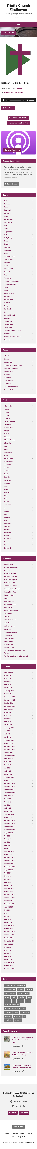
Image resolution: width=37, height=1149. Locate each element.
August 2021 (8, 833)
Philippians (8, 533)
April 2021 (7, 845)
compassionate (10, 989)
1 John (6, 409)
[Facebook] (13, 1106)
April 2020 (7, 882)
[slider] (32, 100)
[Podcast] (20, 1106)
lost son (20, 1001)
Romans (7, 542)
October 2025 (9, 703)
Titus (5, 545)
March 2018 (8, 959)
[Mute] (28, 100)
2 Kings (6, 431)
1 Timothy (7, 424)
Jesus (6, 253)
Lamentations (8, 505)
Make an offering (11, 184)
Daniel (6, 455)
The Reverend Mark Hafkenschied (16, 656)
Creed (6, 216)
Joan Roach (8, 607)
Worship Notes (9, 390)
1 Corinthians (8, 406)
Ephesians (7, 465)
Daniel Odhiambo (10, 573)
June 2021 (7, 839)
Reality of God (9, 293)
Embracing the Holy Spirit (13, 365)
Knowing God (8, 371)
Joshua (6, 502)
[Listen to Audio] (23, 1046)
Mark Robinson (9, 626)
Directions (24, 1113)
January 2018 (8, 966)
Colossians (8, 452)
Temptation (8, 321)
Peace (6, 287)
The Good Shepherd (11, 387)
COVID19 (20, 989)
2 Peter (6, 434)
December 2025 (9, 697)
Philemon (7, 530)
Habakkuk (7, 480)
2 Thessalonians (10, 440)
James (6, 489)
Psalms (20, 92)
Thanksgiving (8, 324)
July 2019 (7, 910)
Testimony (7, 384)
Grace (6, 241)
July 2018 (7, 947)
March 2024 (8, 737)
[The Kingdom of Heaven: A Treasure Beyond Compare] (7, 1069)
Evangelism (8, 222)
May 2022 (7, 805)
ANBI (12, 1137)
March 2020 (8, 885)
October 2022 (9, 790)
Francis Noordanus (10, 586)
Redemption (8, 297)
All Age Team (8, 564)
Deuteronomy (8, 458)
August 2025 (8, 709)
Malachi (6, 511)
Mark (5, 514)
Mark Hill (7, 623)
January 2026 (8, 694)
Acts (5, 446)
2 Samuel (7, 437)
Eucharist (29, 989)
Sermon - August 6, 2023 (17, 123)
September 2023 (9, 756)
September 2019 (9, 904)
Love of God (8, 259)
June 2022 (7, 802)
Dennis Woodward (10, 576)
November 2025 (9, 700)
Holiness (7, 247)
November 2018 (9, 935)
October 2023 (9, 752)
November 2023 (9, 749)
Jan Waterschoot (10, 604)
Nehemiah (7, 523)
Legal (22, 1134)
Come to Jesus (10, 986)
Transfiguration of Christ (12, 330)
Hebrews (7, 483)
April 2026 (7, 685)
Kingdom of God (9, 256)
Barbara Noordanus (11, 567)
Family (6, 229)
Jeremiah (7, 492)
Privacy (29, 1134)
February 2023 (9, 777)
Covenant (7, 213)
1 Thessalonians (10, 421)
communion (21, 986)
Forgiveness (8, 232)
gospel (7, 997)
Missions (7, 266)
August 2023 (8, 759)
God (5, 235)
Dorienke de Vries (10, 583)
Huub (5, 598)
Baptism (6, 201)
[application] (18, 100)
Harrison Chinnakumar (12, 589)
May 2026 (7, 681)
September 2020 (9, 867)
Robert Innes (8, 641)
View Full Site (18, 1127)
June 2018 (7, 950)
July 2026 (7, 675)
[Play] (4, 100)
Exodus (6, 468)
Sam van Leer (8, 644)
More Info (12, 1113)
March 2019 (8, 922)
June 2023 (7, 765)
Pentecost (8, 1012)
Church (6, 207)
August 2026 (8, 672)
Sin (5, 312)
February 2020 (9, 888)
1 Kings (6, 412)
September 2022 (9, 793)
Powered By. (29, 1142)
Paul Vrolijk (8, 635)
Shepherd (7, 309)
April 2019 (7, 919)
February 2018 (9, 963)
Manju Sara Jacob (10, 620)
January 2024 (8, 743)
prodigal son (25, 1012)
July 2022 (7, 799)
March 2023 (8, 774)
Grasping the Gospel (11, 368)
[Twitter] (17, 1106)
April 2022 (7, 808)
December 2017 (9, 969)
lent (14, 1001)
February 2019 (9, 925)
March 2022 (8, 811)
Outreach (7, 272)
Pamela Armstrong (10, 632)
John (5, 499)
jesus (29, 997)
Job (5, 495)
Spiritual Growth (9, 315)
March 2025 (8, 725)
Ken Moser (8, 614)
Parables (7, 374)
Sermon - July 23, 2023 (19, 118)
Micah (6, 520)
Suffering (7, 318)
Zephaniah (7, 548)
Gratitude (7, 244)
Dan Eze (19, 88)
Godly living (8, 238)
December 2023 (9, 746)
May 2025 (7, 718)
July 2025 (7, 712)
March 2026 (8, 688)
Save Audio (9, 108)
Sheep (6, 306)
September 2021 (9, 830)
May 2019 (7, 916)
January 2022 (8, 817)
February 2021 (9, 851)
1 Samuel (7, 418)
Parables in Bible (10, 284)
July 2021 (7, 836)
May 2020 (7, 879)
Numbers (7, 526)
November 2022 (9, 786)
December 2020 (9, 857)
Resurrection (8, 300)
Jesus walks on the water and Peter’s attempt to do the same (22, 1039)
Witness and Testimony (12, 337)
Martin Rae (7, 629)
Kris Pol (6, 617)
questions (8, 1016)
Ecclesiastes (8, 461)
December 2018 (9, 932)
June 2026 (7, 678)
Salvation (7, 303)
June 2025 (7, 715)
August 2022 (8, 796)
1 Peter (6, 415)
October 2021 (9, 827)
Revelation (7, 539)
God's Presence (10, 993)
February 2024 (9, 740)
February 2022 (9, 814)
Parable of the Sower (11, 281)
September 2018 (9, 941)
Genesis (7, 92)
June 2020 (7, 876)
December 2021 (9, 820)
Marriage (7, 263)
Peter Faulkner (9, 638)
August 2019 (8, 907)
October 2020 (9, 864)
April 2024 (7, 734)
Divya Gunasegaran (10, 580)
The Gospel (8, 327)
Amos (6, 449)
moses (28, 1001)
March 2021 (8, 848)
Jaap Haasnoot (9, 601)
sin (24, 1016)
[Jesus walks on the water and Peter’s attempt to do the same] (7, 1041)
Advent (6, 356)
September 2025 (9, 706)
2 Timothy (7, 443)
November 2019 (9, 898)
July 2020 (7, 873)
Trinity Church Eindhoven (18, 7)
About (7, 1134)
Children (7, 204)
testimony (18, 1020)
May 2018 (7, 953)
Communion (8, 210)
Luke (5, 508)
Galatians (7, 474)
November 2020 (9, 861)
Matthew (14, 92)
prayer (16, 1012)
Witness (7, 334)
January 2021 (8, 854)
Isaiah (6, 486)
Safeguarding (21, 1137)
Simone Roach (9, 647)
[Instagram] (24, 1106)
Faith (5, 225)
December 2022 (9, 783)
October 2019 (9, 901)
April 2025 (7, 722)
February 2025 (9, 728)
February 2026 (9, 691)
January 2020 (8, 891)
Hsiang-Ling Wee (10, 592)
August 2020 (8, 870)
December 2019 (9, 895)
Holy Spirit (7, 250)
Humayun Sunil (9, 595)
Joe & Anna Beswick (11, 610)
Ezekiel (6, 471)
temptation (8, 1020)
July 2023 (7, 762)
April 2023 (7, 771)
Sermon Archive (8, 33)
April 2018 (7, 956)
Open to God (8, 269)
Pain (5, 275)
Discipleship (8, 219)
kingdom (7, 1001)
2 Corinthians (8, 427)
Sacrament (7, 378)
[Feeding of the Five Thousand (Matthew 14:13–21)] (7, 1056)
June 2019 (7, 913)
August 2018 (8, 944)
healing (14, 997)
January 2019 (8, 929)
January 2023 (8, 780)
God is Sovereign (23, 993)
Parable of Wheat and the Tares (15, 1008)
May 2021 (7, 842)
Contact (15, 1134)
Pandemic (7, 278)
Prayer (6, 290)
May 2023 (7, 768)
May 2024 (7, 731)
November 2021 (9, 823)
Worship (7, 340)
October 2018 (9, 938)
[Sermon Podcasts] (18, 153)
